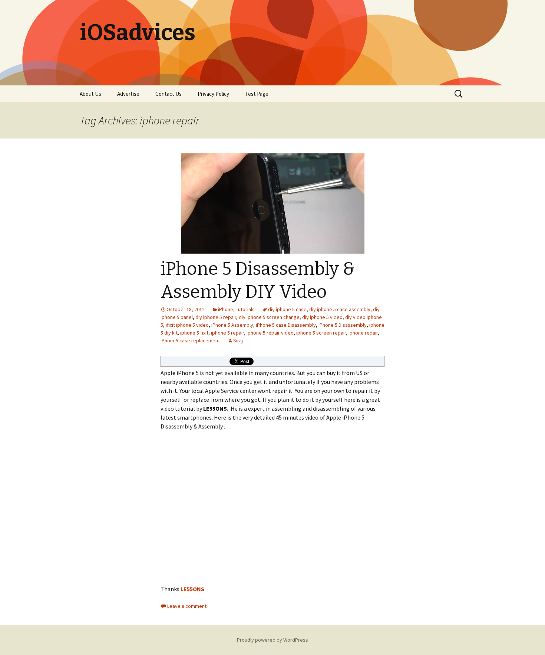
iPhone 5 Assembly (232, 325)
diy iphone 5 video (322, 317)
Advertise (128, 93)
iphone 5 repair (227, 332)
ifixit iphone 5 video (187, 325)
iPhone (225, 309)
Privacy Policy (213, 93)
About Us (90, 93)
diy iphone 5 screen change (269, 317)
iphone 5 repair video (270, 332)
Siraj (238, 340)
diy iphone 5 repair (215, 317)
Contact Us (168, 93)
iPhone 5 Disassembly (342, 325)
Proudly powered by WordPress (272, 639)
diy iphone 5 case (287, 309)
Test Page (256, 93)
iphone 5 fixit (194, 332)
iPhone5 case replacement (190, 340)
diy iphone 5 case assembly (339, 309)
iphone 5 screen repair (321, 332)
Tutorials (245, 309)
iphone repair (363, 332)
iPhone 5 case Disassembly (286, 325)
